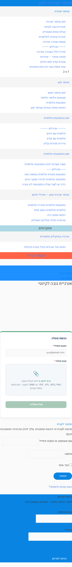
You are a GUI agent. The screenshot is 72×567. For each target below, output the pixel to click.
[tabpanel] (36, 307)
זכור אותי (64, 465)
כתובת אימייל (59, 346)
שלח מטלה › (36, 404)
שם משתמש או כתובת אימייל (55, 441)
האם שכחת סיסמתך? (60, 487)
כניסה (69, 507)
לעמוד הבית (36, 255)
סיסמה (68, 454)
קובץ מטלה (60, 361)
